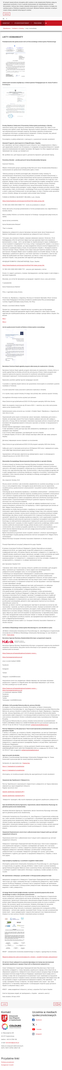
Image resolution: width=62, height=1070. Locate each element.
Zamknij (6, 14)
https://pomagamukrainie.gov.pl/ (12, 657)
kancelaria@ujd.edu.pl (12, 1042)
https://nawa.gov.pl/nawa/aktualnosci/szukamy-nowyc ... (19, 688)
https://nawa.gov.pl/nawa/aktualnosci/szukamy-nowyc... (19, 653)
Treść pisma (10, 635)
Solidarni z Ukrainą (18, 28)
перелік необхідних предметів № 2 (13, 795)
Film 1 (4, 318)
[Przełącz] (46, 23)
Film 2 (4, 322)
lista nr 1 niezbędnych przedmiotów (13, 766)
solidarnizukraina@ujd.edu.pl (39, 725)
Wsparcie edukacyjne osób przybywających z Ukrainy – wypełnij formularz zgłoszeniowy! (29, 957)
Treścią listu (26, 763)
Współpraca (6, 28)
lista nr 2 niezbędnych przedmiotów (13, 770)
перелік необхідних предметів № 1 (13, 792)
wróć (4, 1004)
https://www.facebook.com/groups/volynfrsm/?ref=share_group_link (23, 201)
